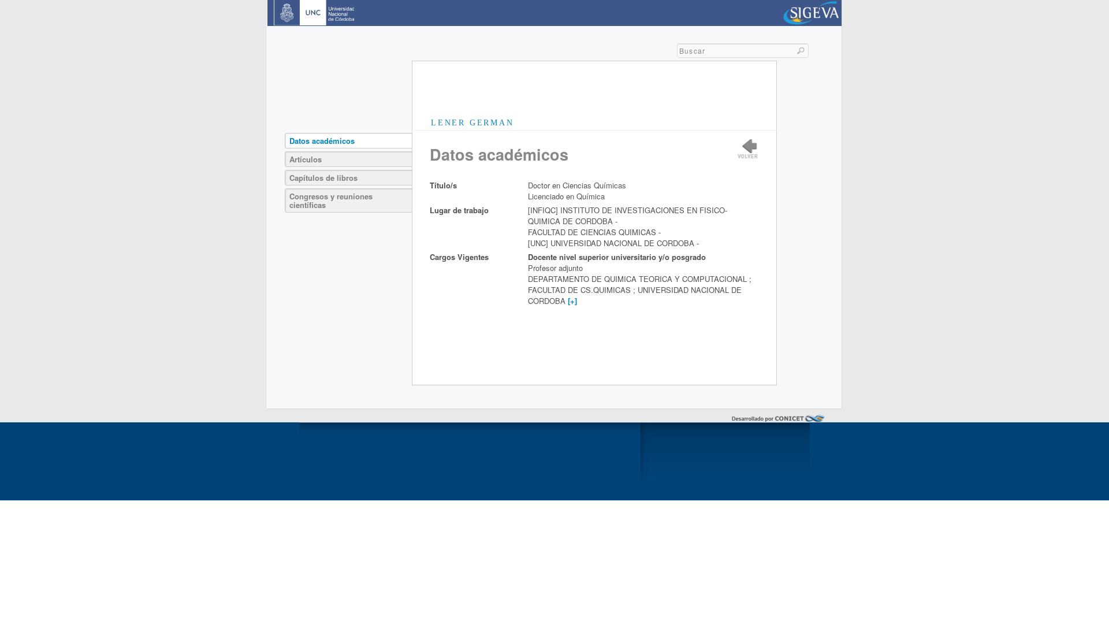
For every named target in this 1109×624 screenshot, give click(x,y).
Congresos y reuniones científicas (331, 200)
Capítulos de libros (323, 177)
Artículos (305, 159)
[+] (572, 300)
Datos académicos (322, 140)
